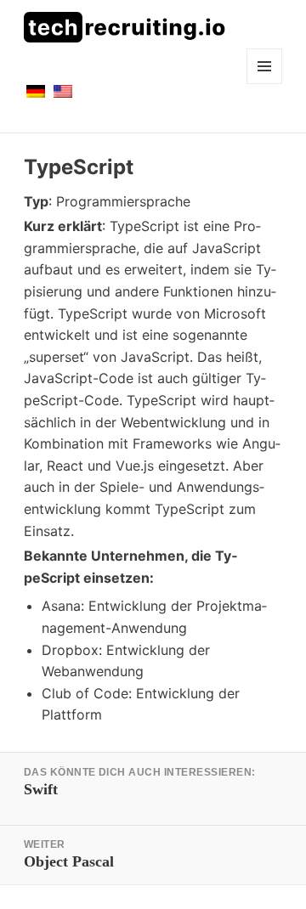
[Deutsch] (36, 101)
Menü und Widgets (264, 83)
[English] (63, 101)
